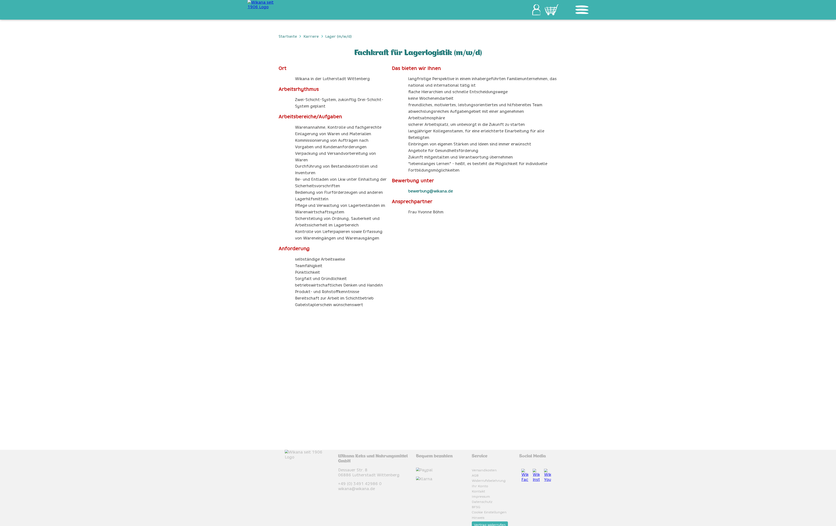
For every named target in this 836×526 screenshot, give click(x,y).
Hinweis (478, 518)
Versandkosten (484, 470)
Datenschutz (482, 502)
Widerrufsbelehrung (489, 481)
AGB (475, 475)
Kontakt (478, 491)
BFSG (476, 507)
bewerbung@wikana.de (430, 191)
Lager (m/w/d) (338, 36)
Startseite (288, 36)
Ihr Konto (480, 486)
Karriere (311, 36)
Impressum (481, 496)
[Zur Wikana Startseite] (265, 4)
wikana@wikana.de (356, 488)
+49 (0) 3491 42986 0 (360, 483)
